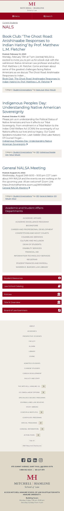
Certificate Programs (32, 418)
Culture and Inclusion (32, 240)
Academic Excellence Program (32, 222)
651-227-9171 (40, 470)
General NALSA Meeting (24, 168)
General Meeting (46, 196)
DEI (37, 152)
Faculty (32, 341)
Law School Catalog (13, 286)
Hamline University (32, 495)
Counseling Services (32, 237)
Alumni (32, 346)
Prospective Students (32, 336)
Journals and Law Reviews (32, 402)
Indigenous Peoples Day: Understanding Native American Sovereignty (31, 107)
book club (40, 90)
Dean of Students (32, 244)
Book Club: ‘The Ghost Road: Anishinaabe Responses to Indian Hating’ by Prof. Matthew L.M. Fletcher (30, 42)
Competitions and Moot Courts (32, 233)
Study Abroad (32, 407)
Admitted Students (32, 363)
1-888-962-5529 (25, 470)
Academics (32, 331)
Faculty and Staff (32, 378)
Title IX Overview (12, 302)
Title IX (32, 441)
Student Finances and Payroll (32, 263)
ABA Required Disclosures (32, 446)
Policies (7, 294)
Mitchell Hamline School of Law (26, 492)
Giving (32, 356)
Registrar (32, 259)
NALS (47, 90)
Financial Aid (32, 252)
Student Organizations (22, 90)
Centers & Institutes (29, 412)
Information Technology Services (32, 256)
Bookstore (32, 225)
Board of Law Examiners (15, 310)
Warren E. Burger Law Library (32, 267)
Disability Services (32, 248)
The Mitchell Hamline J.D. (29, 386)
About (32, 326)
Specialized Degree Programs (32, 398)
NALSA (53, 90)
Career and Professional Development (32, 229)
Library (32, 351)
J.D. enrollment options (29, 392)
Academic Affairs (32, 218)
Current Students (10, 23)
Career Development (32, 373)
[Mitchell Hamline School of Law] (32, 6)
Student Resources (13, 278)
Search (48, 16)
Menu (17, 16)
